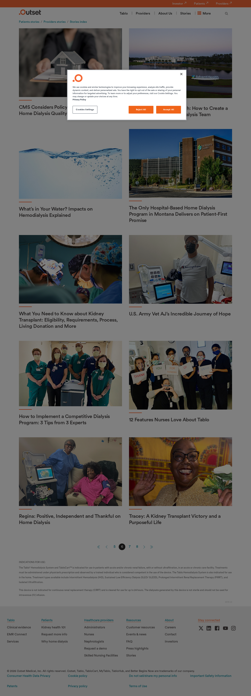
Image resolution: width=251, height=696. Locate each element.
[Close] (181, 74)
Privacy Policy (79, 100)
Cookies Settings (85, 110)
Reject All (141, 110)
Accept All (168, 110)
